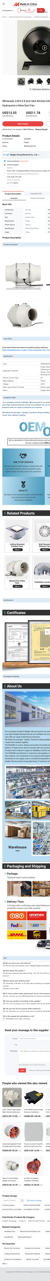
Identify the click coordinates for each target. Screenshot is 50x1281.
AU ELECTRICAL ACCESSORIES (13, 1209)
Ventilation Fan (9, 1231)
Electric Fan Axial (32, 1259)
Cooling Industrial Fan (12, 1254)
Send (22, 1070)
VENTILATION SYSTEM (31, 1205)
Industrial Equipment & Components (20, 17)
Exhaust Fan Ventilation (12, 1259)
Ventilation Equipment (41, 17)
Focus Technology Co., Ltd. (29, 1272)
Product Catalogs (35, 1200)
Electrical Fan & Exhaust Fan (30, 1231)
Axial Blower (8, 1237)
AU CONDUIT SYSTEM (31, 1209)
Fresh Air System (8, 1205)
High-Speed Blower (25, 1237)
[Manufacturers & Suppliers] (25, 4)
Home (4, 17)
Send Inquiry (23, 124)
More (4, 1263)
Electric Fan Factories (12, 1248)
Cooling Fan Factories (32, 1248)
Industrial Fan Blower (32, 1254)
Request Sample (41, 129)
